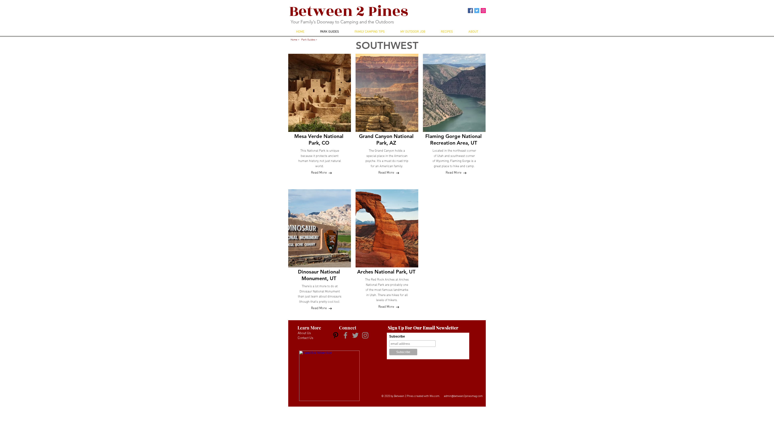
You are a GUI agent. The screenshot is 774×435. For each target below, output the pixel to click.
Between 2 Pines (348, 11)
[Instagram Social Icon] (483, 10)
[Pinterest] (335, 335)
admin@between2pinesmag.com (463, 396)
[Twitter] (355, 335)
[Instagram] (365, 335)
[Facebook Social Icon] (470, 10)
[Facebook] (345, 335)
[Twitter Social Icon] (476, 10)
